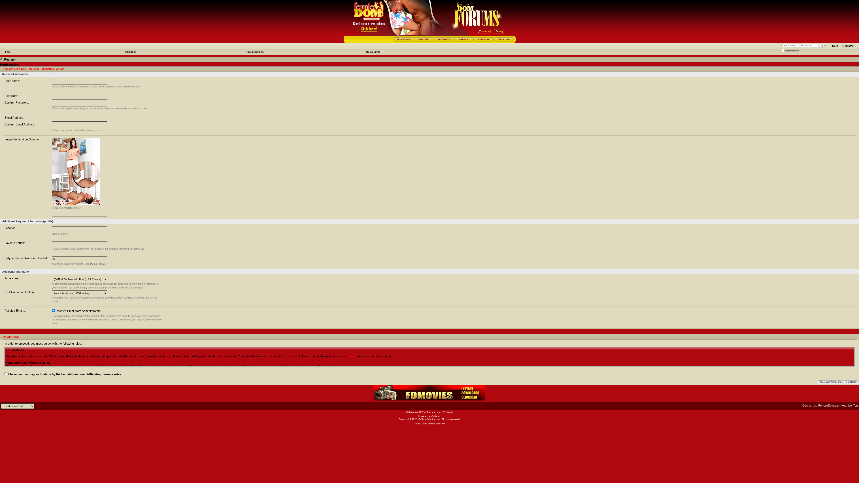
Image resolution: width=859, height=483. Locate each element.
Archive (847, 405)
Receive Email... (15, 310)
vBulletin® (436, 416)
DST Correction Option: (19, 292)
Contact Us (809, 405)
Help (835, 46)
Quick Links (373, 52)
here (351, 356)
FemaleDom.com (829, 405)
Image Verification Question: (22, 139)
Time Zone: (11, 278)
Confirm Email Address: (19, 124)
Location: (10, 228)
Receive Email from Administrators (78, 311)
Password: (11, 95)
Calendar (130, 52)
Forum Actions (255, 52)
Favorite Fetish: (14, 243)
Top (855, 405)
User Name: (12, 81)
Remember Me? (792, 51)
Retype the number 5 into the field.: (27, 258)
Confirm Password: (16, 102)
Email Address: (14, 117)
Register (847, 46)
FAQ (7, 52)
